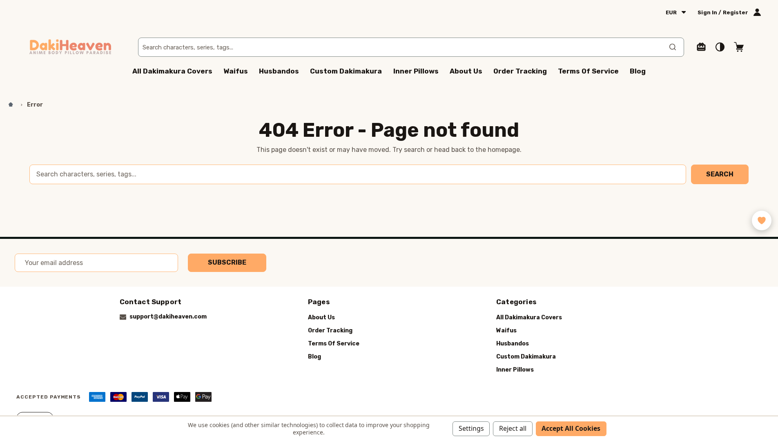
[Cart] (739, 47)
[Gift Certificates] (701, 47)
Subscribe (227, 262)
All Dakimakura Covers (172, 71)
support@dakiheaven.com (168, 316)
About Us (466, 71)
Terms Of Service (588, 71)
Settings (471, 428)
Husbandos (279, 71)
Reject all (512, 428)
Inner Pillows (416, 71)
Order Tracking (520, 71)
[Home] (11, 105)
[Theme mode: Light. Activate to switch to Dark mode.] (720, 47)
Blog (638, 71)
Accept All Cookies (571, 428)
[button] (761, 220)
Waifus (235, 71)
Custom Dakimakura (346, 71)
